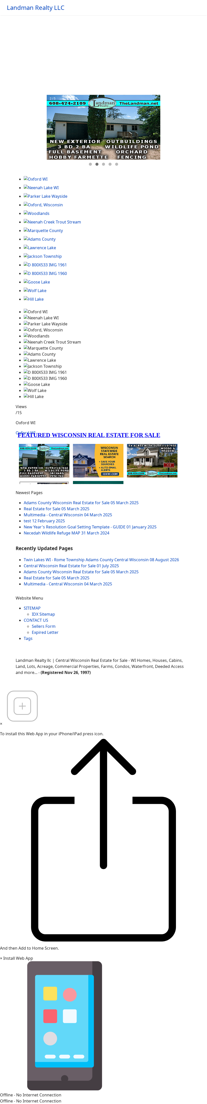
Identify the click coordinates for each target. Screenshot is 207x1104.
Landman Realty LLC (35, 8)
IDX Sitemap (43, 614)
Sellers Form (44, 626)
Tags (28, 638)
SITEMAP (32, 608)
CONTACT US (36, 620)
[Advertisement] (103, 53)
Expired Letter (45, 632)
